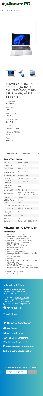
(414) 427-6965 (22, 297)
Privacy (13, 314)
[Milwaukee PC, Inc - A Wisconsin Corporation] (9, 4)
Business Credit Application (17, 303)
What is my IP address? (15, 342)
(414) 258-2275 (22, 299)
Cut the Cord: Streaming (15, 337)
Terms (6, 314)
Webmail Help (14, 333)
